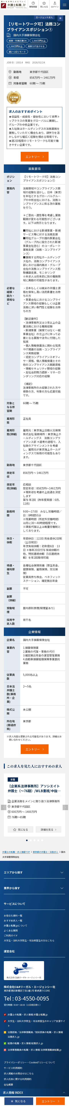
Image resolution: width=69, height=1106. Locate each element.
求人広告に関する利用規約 (17, 1079)
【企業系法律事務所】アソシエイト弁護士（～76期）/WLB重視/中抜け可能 (34, 788)
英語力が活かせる (36, 46)
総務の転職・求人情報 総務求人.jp (25, 1043)
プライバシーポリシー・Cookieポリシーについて (29, 1062)
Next (65, 807)
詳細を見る (47, 829)
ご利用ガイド (11, 935)
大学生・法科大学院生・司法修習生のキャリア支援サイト (36, 1023)
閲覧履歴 (33, 6)
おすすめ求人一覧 (13, 920)
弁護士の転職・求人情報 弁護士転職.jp (28, 1014)
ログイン (55, 6)
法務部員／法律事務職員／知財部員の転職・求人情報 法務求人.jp (35, 1034)
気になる (44, 6)
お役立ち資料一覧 (13, 915)
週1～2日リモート (17, 51)
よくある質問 (11, 930)
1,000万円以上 (39, 40)
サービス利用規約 (13, 1067)
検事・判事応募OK (18, 40)
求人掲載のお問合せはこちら (19, 1073)
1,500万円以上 (16, 46)
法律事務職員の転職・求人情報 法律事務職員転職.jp (35, 1049)
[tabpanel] (34, 804)
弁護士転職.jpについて (15, 925)
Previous (3, 807)
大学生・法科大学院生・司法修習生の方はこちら (29, 940)
